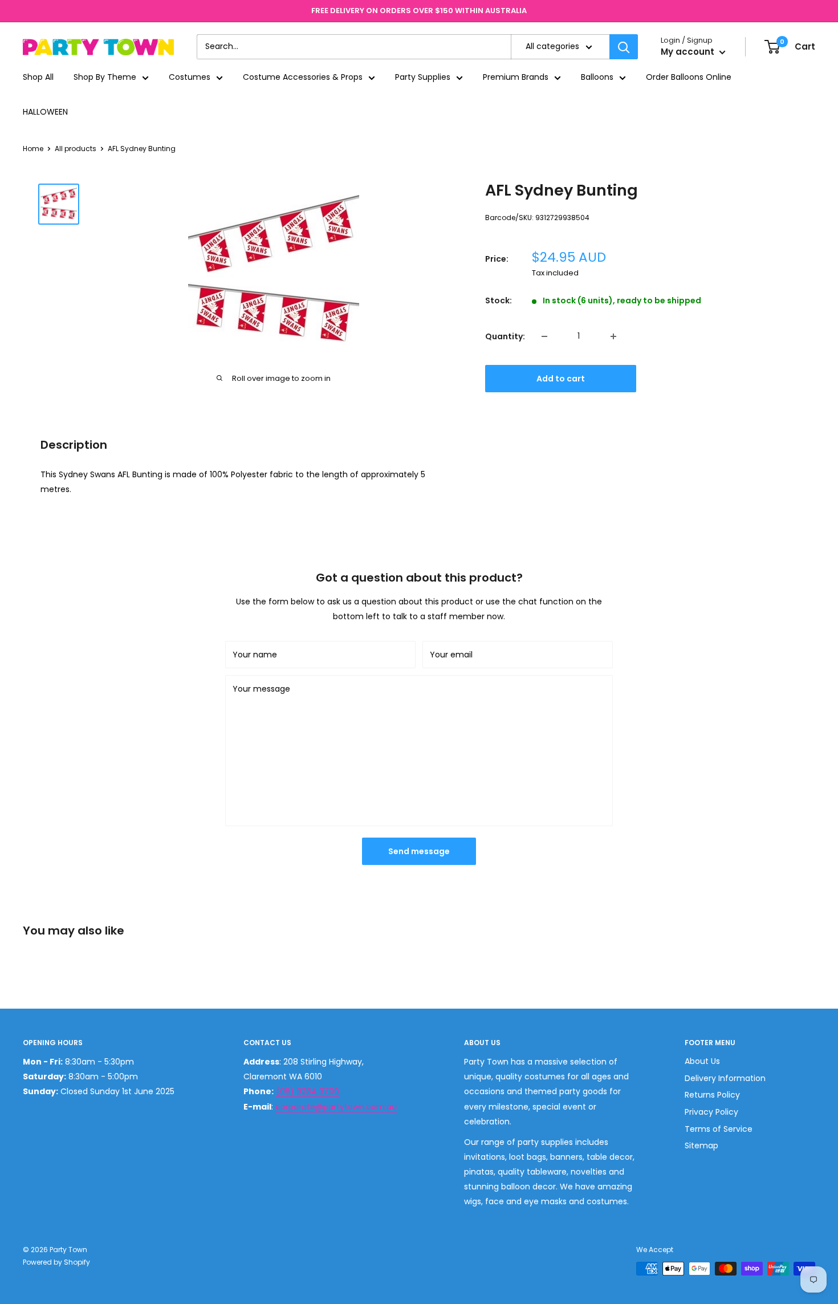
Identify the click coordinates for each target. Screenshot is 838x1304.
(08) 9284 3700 (307, 1091)
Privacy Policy (711, 1112)
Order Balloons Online (688, 77)
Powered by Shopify (56, 1262)
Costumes (189, 77)
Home (33, 148)
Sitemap (701, 1145)
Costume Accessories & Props (303, 77)
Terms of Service (718, 1129)
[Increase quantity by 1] (613, 336)
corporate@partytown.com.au (336, 1106)
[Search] (623, 46)
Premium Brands (515, 77)
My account (689, 52)
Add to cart (560, 378)
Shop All (38, 77)
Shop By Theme (105, 77)
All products (75, 148)
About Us (702, 1061)
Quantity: (505, 336)
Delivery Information (725, 1078)
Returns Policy (712, 1094)
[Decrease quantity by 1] (544, 336)
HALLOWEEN (45, 111)
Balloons (597, 77)
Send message (419, 851)
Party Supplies (422, 77)
